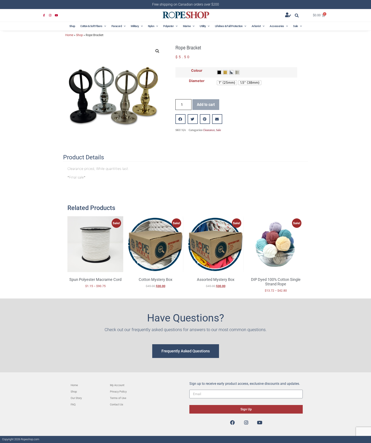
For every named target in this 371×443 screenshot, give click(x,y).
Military (135, 26)
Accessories (277, 26)
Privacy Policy (118, 391)
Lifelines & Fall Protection (229, 26)
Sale (295, 26)
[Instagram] (50, 15)
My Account (117, 385)
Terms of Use (118, 398)
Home (69, 35)
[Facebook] (232, 422)
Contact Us (116, 404)
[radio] (219, 72)
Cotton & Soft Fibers (91, 26)
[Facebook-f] (44, 15)
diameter (197, 80)
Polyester (168, 26)
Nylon (151, 26)
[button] (296, 15)
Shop (72, 26)
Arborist (256, 26)
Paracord (116, 26)
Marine (187, 26)
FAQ (73, 404)
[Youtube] (56, 15)
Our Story (76, 398)
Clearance (209, 130)
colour (196, 70)
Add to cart (206, 104)
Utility (203, 26)
